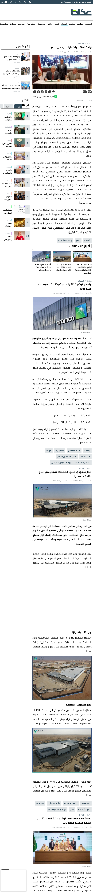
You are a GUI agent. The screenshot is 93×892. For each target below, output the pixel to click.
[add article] (25, 2)
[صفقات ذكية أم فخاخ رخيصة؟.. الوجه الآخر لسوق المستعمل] (25, 71)
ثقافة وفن (31, 24)
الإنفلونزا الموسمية (57, 809)
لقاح (72, 809)
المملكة (40, 803)
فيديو (56, 24)
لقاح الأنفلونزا (84, 809)
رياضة (50, 24)
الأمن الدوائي (54, 803)
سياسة (72, 24)
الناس (17, 82)
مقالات (13, 24)
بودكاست (41, 24)
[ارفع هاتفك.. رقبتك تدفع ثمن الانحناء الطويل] (25, 56)
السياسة (8, 140)
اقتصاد (64, 24)
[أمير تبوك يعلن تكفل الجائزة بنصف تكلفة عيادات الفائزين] (25, 85)
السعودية (59, 450)
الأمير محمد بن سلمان (66, 456)
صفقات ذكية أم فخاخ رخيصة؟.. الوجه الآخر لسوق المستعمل (11, 72)
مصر (78, 240)
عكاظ (88, 43)
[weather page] (20, 2)
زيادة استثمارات (65, 240)
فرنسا (48, 450)
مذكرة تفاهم (74, 450)
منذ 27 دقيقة (16, 62)
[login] (15, 2)
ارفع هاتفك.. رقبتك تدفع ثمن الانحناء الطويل (12, 58)
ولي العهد (85, 456)
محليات (80, 24)
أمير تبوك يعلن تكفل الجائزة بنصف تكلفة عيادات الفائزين (11, 87)
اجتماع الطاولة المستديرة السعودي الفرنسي (70, 463)
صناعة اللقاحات (70, 803)
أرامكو (87, 240)
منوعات (21, 24)
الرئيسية (88, 24)
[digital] (29, 2)
